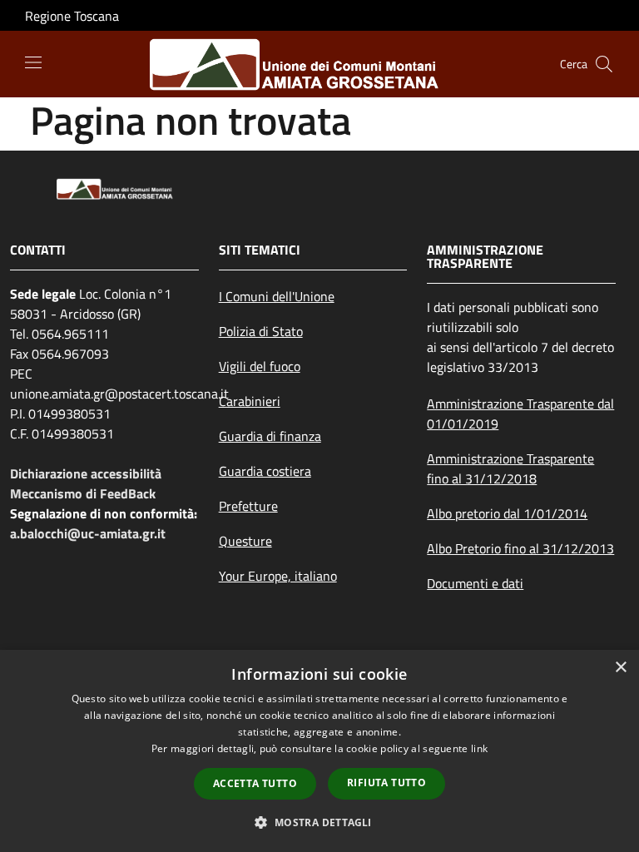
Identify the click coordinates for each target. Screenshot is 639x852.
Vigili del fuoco (259, 366)
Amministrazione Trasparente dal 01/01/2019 (520, 413)
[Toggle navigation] (33, 62)
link (479, 748)
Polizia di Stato (261, 331)
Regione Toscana (72, 16)
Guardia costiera (265, 471)
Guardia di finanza (270, 436)
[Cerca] (604, 64)
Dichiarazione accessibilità (85, 473)
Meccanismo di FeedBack (83, 493)
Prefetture (248, 506)
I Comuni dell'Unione (276, 296)
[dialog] (319, 751)
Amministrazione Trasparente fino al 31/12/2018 (510, 468)
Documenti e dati (475, 583)
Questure (245, 541)
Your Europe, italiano (278, 576)
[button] (319, 822)
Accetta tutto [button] (255, 783)
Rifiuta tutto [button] (386, 782)
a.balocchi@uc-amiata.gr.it (88, 533)
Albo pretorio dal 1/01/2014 (507, 513)
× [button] (620, 667)
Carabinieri (249, 401)
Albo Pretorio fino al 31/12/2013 (520, 548)
